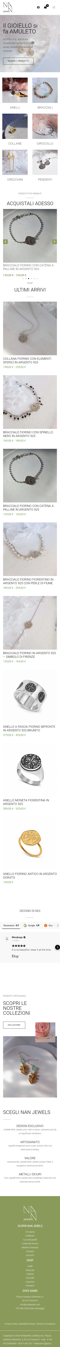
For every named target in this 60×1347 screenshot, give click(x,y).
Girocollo (30, 1278)
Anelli (15, 107)
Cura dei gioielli (30, 1239)
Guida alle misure (30, 1243)
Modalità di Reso (27, 1324)
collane (15, 143)
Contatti (30, 1251)
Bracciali (45, 107)
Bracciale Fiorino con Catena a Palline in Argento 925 (28, 267)
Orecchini (15, 179)
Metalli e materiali (30, 1247)
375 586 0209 (22, 1308)
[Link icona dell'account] (38, 7)
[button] (5, 241)
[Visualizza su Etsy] (7, 939)
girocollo (45, 143)
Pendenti (45, 179)
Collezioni (30, 1235)
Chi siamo (30, 1232)
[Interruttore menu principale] (54, 7)
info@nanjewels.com (30, 1304)
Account (30, 1255)
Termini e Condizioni (45, 1324)
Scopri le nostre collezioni (16, 1008)
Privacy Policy (11, 1324)
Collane (30, 1274)
